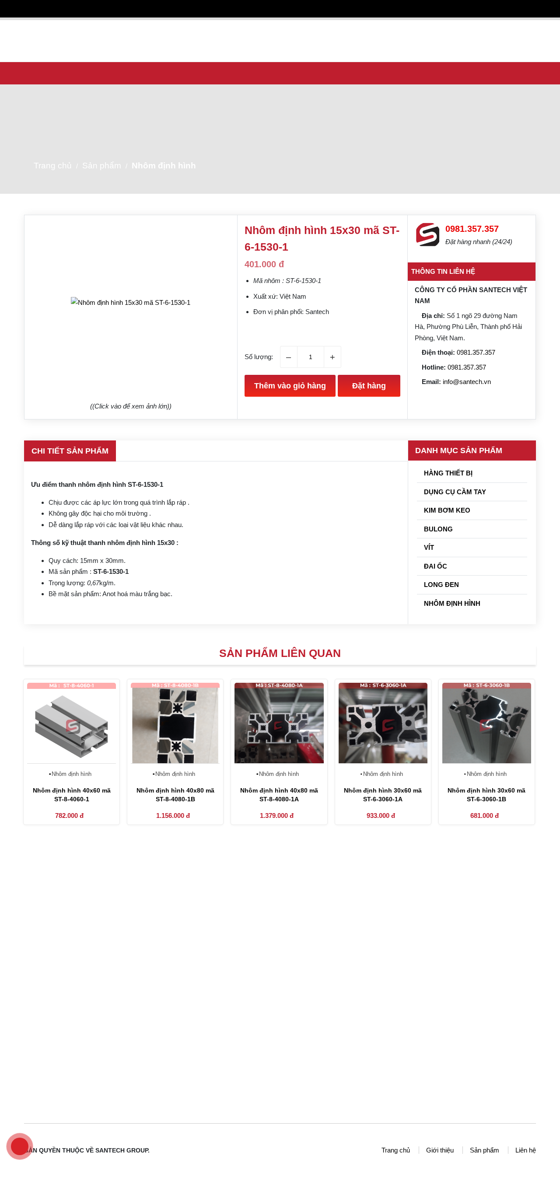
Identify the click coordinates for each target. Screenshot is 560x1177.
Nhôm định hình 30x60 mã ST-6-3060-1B (486, 795)
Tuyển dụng (365, 29)
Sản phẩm (271, 29)
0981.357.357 (476, 352)
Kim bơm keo (446, 510)
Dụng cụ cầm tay (454, 492)
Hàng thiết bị (447, 473)
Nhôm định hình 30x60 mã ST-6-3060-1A (383, 795)
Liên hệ (459, 29)
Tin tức (316, 29)
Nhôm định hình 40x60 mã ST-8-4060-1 (72, 795)
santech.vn (339, 982)
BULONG (437, 529)
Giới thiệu (225, 29)
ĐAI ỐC (434, 566)
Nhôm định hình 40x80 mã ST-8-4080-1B (175, 795)
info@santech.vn (467, 381)
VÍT (428, 547)
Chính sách (415, 29)
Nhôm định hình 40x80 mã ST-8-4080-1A (279, 795)
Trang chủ (180, 29)
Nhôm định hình (164, 165)
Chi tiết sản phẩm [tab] (70, 451)
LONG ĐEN (440, 584)
